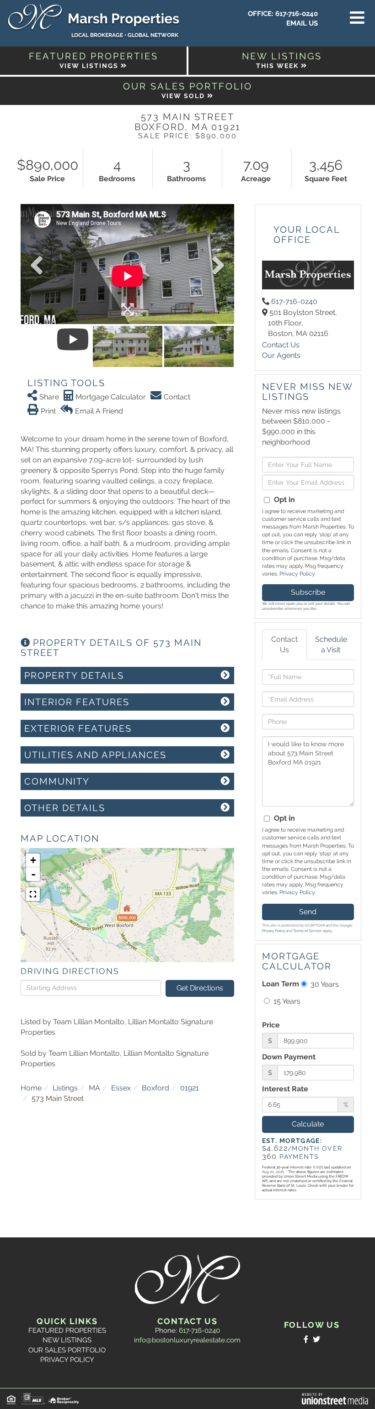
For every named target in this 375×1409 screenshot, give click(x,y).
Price (271, 1025)
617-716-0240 (296, 14)
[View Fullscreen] (33, 894)
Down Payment (289, 1057)
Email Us (302, 23)
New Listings (67, 1340)
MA (94, 1088)
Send (307, 911)
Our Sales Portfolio (67, 1350)
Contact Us (281, 344)
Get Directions (200, 988)
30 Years (324, 984)
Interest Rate (285, 1088)
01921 (189, 1088)
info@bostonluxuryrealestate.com (187, 1340)
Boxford (155, 1088)
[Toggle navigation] (357, 18)
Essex (121, 1088)
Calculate (308, 1124)
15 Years (286, 1001)
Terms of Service (307, 930)
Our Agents (281, 355)
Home (31, 1088)
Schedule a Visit (331, 644)
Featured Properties (67, 1330)
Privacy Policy (297, 574)
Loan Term (280, 983)
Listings (65, 1088)
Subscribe (308, 592)
